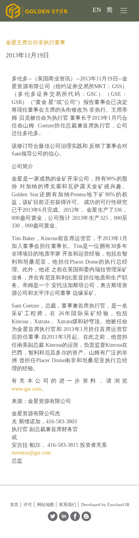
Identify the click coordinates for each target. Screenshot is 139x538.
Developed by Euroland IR (105, 504)
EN (98, 10)
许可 (28, 504)
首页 (14, 504)
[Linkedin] (64, 519)
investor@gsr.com (31, 453)
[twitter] (53, 519)
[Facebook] (75, 519)
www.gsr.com (26, 389)
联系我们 (67, 504)
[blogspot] (86, 519)
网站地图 (45, 504)
